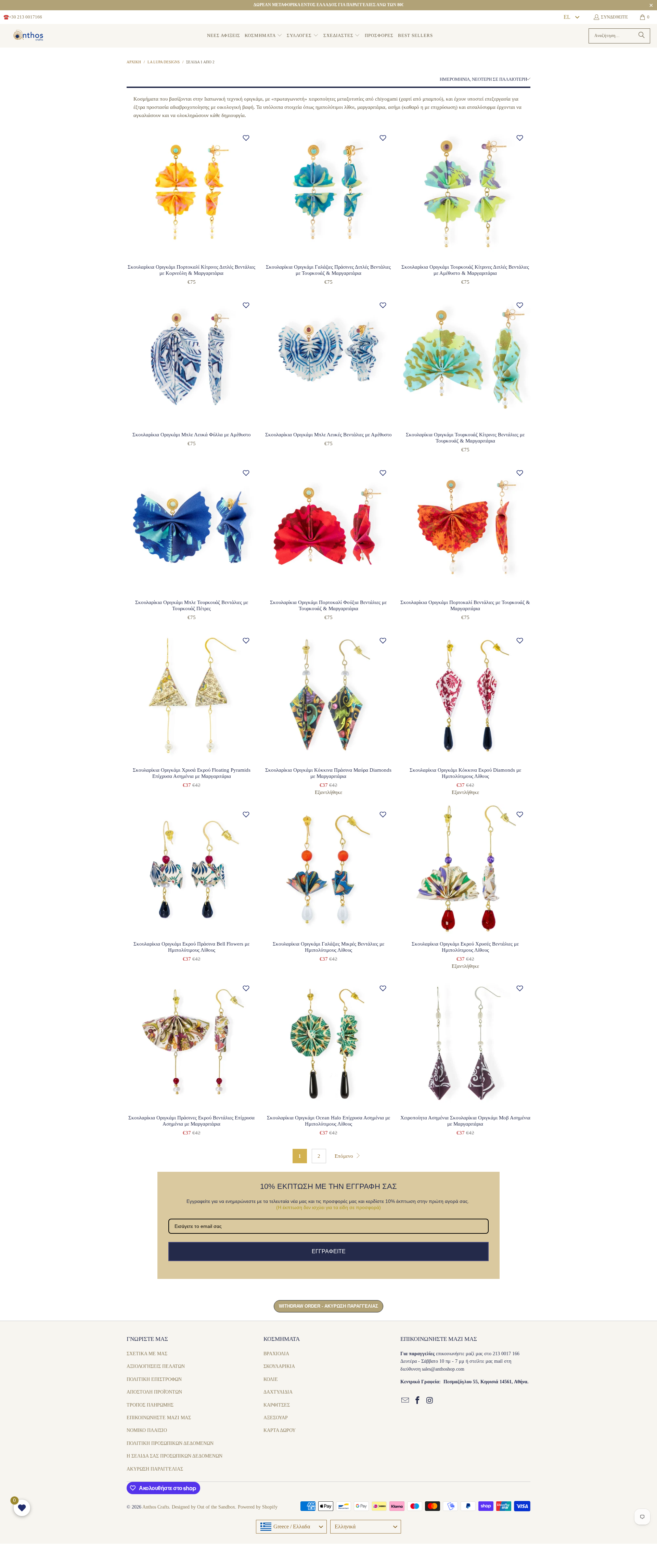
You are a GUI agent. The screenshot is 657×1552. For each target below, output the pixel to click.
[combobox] (571, 17)
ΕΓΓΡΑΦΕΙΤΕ (329, 1251)
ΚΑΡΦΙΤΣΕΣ (276, 1405)
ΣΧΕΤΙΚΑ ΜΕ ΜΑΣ (147, 1353)
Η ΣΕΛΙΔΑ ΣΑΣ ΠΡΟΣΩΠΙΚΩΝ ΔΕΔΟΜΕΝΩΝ (174, 1456)
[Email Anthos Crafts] (405, 1400)
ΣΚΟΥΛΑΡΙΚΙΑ (279, 1366)
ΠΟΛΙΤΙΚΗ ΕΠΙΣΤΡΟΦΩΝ (154, 1379)
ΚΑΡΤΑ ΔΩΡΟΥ (279, 1430)
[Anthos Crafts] (29, 36)
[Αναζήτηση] (641, 35)
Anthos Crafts (155, 1507)
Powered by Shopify (258, 1507)
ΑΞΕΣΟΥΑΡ (275, 1417)
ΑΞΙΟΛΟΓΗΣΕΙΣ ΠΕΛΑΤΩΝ (156, 1366)
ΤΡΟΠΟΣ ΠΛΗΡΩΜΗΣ (150, 1405)
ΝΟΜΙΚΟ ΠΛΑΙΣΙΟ (147, 1430)
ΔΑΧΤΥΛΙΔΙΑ (278, 1392)
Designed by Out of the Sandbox (203, 1507)
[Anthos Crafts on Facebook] (418, 1400)
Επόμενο (345, 1156)
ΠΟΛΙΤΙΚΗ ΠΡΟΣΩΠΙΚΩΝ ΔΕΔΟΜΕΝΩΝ (170, 1443)
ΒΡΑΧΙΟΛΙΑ (276, 1353)
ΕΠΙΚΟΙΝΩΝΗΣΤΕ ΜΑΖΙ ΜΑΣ (159, 1417)
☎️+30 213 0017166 (22, 17)
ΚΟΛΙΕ (270, 1379)
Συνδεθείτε (614, 17)
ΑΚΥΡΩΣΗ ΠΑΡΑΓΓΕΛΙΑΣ (155, 1469)
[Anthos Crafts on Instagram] (430, 1400)
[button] (263, 35)
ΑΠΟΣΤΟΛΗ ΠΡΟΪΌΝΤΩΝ (154, 1392)
